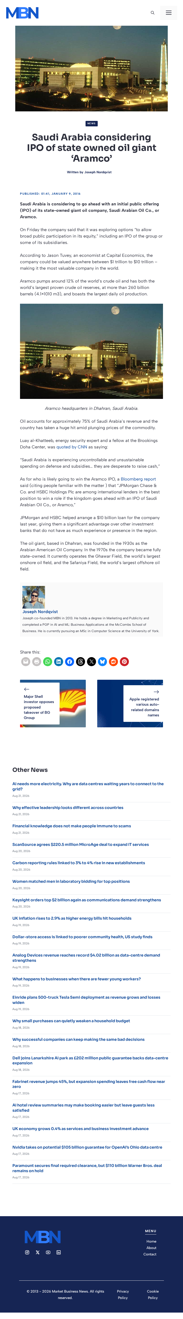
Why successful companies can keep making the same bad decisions (78, 1039)
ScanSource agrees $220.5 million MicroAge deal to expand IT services (80, 844)
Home (151, 1241)
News (91, 123)
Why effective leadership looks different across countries (67, 807)
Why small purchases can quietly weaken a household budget (71, 1020)
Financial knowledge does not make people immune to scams (71, 825)
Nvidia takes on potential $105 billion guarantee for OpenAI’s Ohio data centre (87, 1147)
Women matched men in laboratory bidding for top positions (71, 881)
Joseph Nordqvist (98, 172)
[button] (152, 13)
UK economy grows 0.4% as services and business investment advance (80, 1128)
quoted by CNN (71, 447)
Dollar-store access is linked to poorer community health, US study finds (82, 936)
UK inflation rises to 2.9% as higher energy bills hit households (72, 918)
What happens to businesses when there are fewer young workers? (76, 979)
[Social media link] (27, 1252)
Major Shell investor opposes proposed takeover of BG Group (39, 707)
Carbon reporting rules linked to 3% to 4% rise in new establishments (78, 862)
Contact (149, 1254)
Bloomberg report (138, 479)
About (151, 1248)
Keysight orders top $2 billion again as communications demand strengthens (86, 900)
